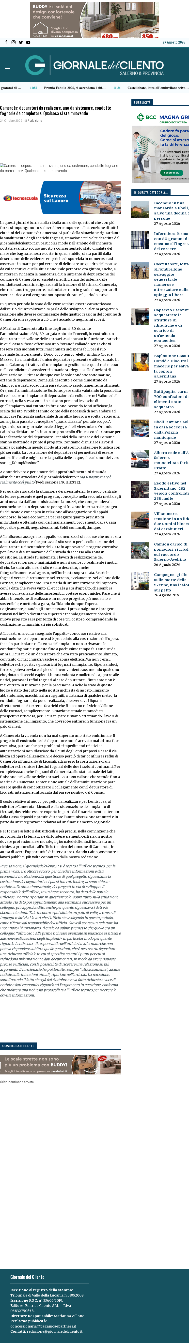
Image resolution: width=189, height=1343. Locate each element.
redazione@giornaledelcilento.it (54, 1331)
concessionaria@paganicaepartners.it (43, 1326)
